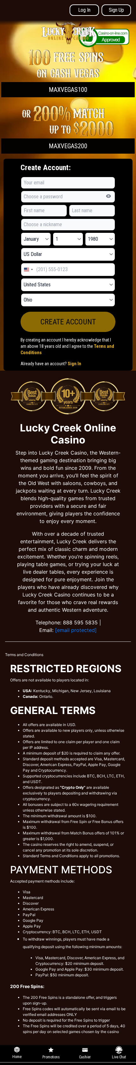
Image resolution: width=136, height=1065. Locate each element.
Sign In (74, 363)
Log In (84, 10)
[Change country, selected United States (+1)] (28, 270)
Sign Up (116, 10)
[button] (68, 73)
